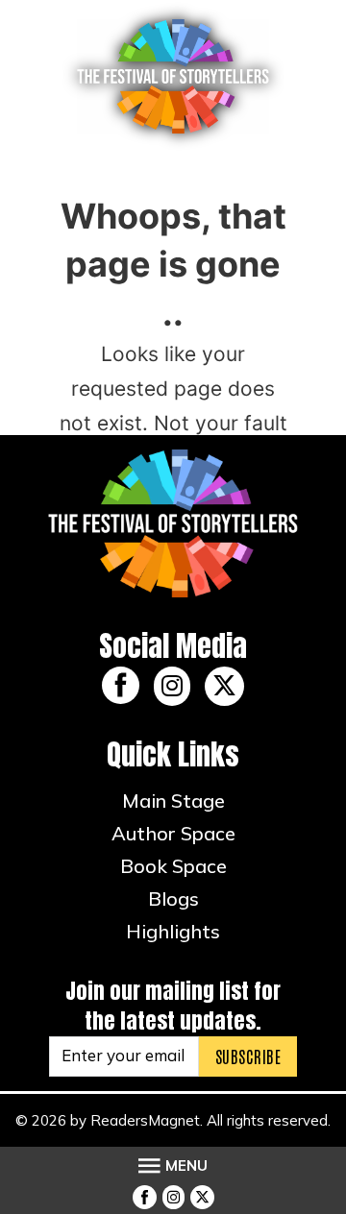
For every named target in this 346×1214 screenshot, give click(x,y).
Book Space (173, 866)
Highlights (173, 931)
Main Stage (173, 801)
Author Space (173, 833)
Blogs (173, 898)
